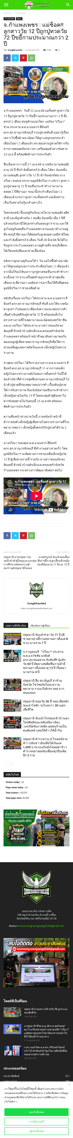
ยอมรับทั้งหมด (36, 1112)
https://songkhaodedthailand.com (36, 608)
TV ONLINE (20, 13)
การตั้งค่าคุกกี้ (36, 1121)
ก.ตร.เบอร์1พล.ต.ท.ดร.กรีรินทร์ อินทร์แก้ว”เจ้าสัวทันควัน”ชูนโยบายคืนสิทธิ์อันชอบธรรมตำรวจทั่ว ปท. (45, 1051)
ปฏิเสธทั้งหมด (36, 1131)
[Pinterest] (23, 57)
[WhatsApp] (31, 57)
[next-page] (11, 764)
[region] (36, 1109)
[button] (6, 5)
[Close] (69, 1084)
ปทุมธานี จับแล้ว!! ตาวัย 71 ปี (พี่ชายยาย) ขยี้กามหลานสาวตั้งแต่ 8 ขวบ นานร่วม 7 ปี (45, 639)
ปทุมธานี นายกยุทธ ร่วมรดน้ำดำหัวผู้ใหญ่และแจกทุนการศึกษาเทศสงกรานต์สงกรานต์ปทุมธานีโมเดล (20, 563)
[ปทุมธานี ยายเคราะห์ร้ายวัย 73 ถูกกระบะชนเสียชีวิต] (12, 1012)
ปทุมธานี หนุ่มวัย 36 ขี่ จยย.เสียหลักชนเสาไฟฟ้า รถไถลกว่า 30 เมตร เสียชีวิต (46, 705)
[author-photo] (36, 598)
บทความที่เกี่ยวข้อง (16, 625)
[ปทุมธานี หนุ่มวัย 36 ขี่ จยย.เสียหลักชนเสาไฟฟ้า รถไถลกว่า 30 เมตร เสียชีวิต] (12, 705)
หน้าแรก (7, 13)
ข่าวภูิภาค (9, 660)
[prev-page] (6, 764)
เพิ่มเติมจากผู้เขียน (40, 625)
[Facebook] (7, 57)
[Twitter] (15, 57)
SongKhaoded (15, 50)
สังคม (19, 18)
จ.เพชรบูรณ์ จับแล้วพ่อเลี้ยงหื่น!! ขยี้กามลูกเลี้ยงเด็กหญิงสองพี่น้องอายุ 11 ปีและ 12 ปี (53, 561)
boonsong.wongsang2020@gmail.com (42, 926)
